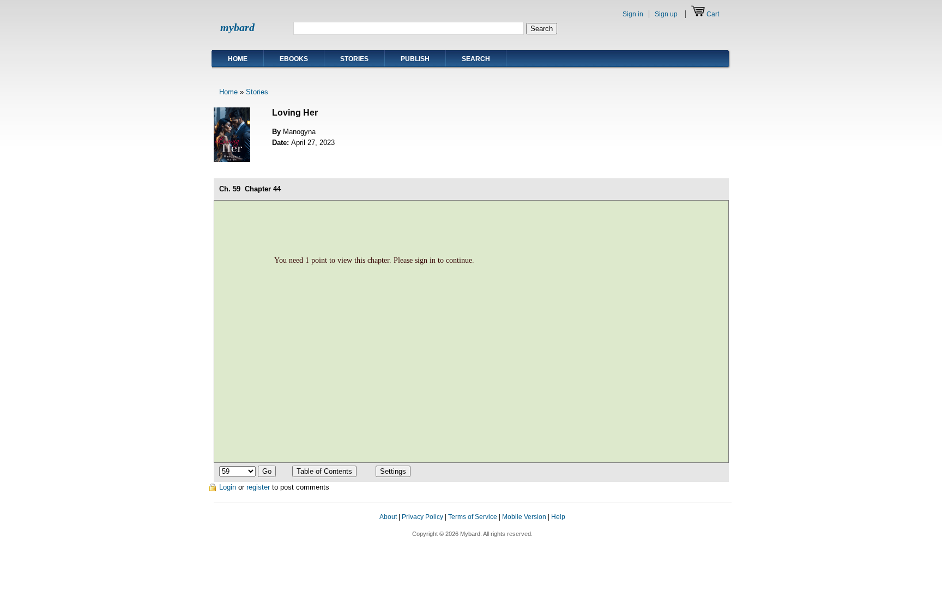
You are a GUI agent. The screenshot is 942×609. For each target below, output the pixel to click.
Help (558, 517)
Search (476, 59)
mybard (237, 27)
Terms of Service (472, 517)
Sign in (633, 14)
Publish (415, 59)
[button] (710, 527)
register (258, 487)
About (388, 517)
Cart (712, 14)
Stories (354, 59)
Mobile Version (524, 517)
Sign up (666, 14)
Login (227, 487)
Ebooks (294, 59)
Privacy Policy (422, 517)
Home (237, 59)
